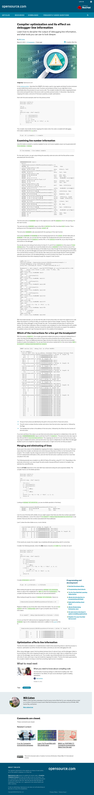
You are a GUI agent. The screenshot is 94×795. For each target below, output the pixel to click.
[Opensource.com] (14, 7)
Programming (26, 687)
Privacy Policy (53, 792)
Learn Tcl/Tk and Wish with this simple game (47, 744)
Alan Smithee (39, 678)
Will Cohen (22, 39)
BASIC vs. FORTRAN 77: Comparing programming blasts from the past (66, 745)
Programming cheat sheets (76, 589)
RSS (91, 2)
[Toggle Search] (87, 15)
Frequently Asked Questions (56, 15)
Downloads (33, 15)
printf (55, 622)
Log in (81, 1)
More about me (28, 707)
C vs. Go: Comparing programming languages (25, 744)
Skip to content (54, 586)
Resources (19, 15)
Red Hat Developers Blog (76, 586)
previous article (24, 86)
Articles (6, 15)
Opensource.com (13, 775)
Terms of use (62, 792)
